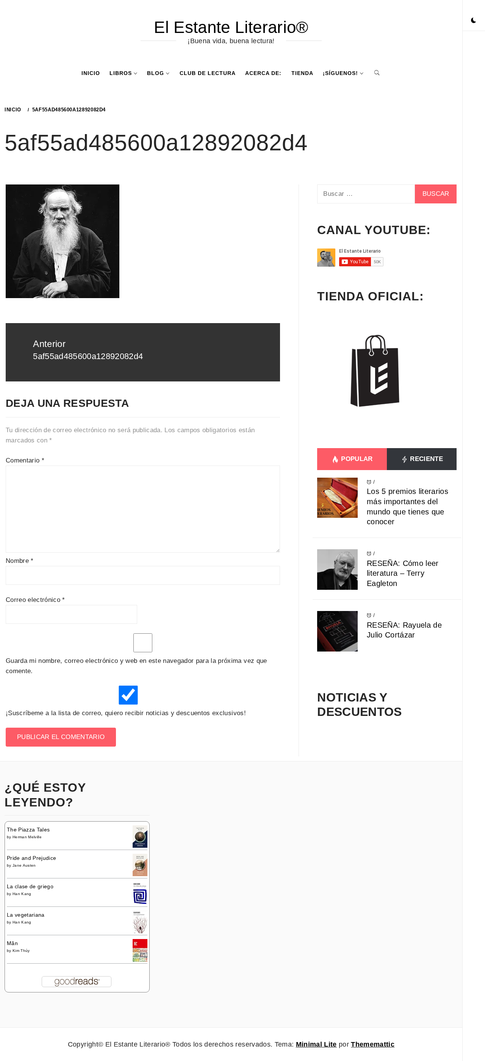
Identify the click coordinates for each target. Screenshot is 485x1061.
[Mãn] (140, 950)
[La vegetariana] (140, 922)
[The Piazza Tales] (140, 836)
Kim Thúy (21, 950)
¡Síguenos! (340, 73)
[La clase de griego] (140, 894)
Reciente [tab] (425, 459)
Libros (121, 73)
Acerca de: (263, 73)
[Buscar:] (366, 193)
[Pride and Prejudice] (140, 864)
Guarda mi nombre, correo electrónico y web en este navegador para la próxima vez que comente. (136, 666)
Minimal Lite (316, 1044)
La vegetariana (26, 915)
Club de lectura (208, 73)
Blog (155, 73)
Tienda (302, 73)
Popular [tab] (356, 459)
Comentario (25, 460)
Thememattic (372, 1044)
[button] (473, 21)
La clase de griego (30, 886)
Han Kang (22, 894)
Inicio (90, 73)
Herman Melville (27, 837)
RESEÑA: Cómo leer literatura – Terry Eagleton (403, 573)
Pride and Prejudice (31, 858)
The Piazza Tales (28, 830)
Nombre (20, 560)
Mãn (12, 943)
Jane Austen (24, 865)
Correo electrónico (35, 599)
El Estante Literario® (231, 27)
